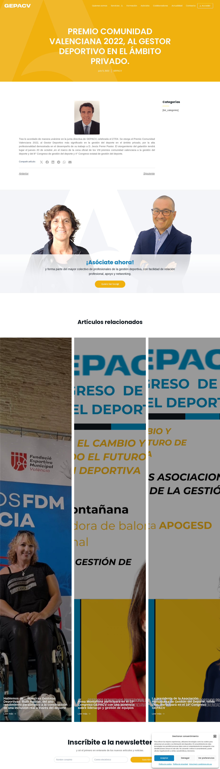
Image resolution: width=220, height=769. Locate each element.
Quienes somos (99, 5)
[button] (215, 736)
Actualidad (177, 5)
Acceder (206, 5)
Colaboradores (160, 5)
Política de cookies (165, 764)
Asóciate (145, 5)
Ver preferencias (206, 758)
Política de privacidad (180, 764)
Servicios (115, 5)
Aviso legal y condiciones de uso (200, 764)
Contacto (191, 5)
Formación (131, 5)
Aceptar (164, 758)
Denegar (185, 758)
